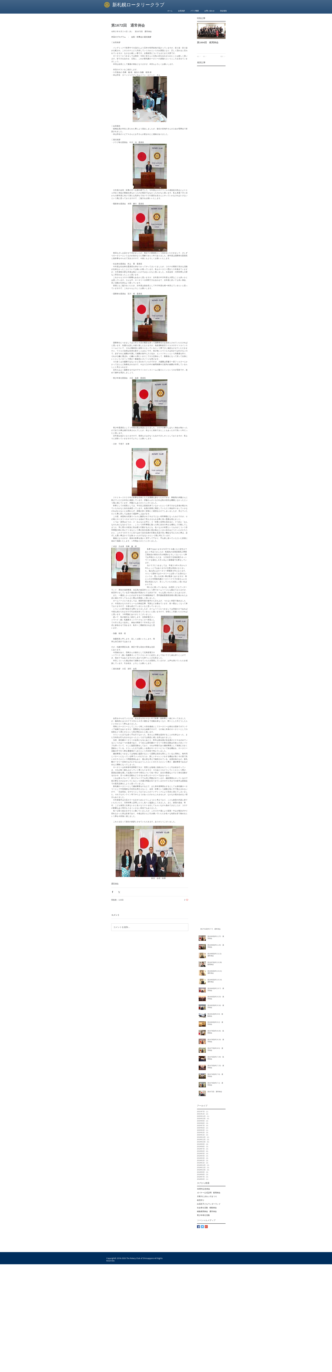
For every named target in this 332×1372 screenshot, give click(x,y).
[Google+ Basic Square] (206, 1226)
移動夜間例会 (202, 1211)
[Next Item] (221, 31)
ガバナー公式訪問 (204, 1193)
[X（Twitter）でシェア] (119, 892)
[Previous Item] (201, 31)
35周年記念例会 (203, 1189)
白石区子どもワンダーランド (209, 1204)
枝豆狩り (200, 1200)
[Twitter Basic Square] (202, 1226)
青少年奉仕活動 (203, 1215)
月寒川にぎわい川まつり (207, 1196)
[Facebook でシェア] (112, 892)
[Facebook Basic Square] (198, 1226)
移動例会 (213, 1208)
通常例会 (115, 884)
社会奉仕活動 (202, 1208)
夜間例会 (216, 1193)
